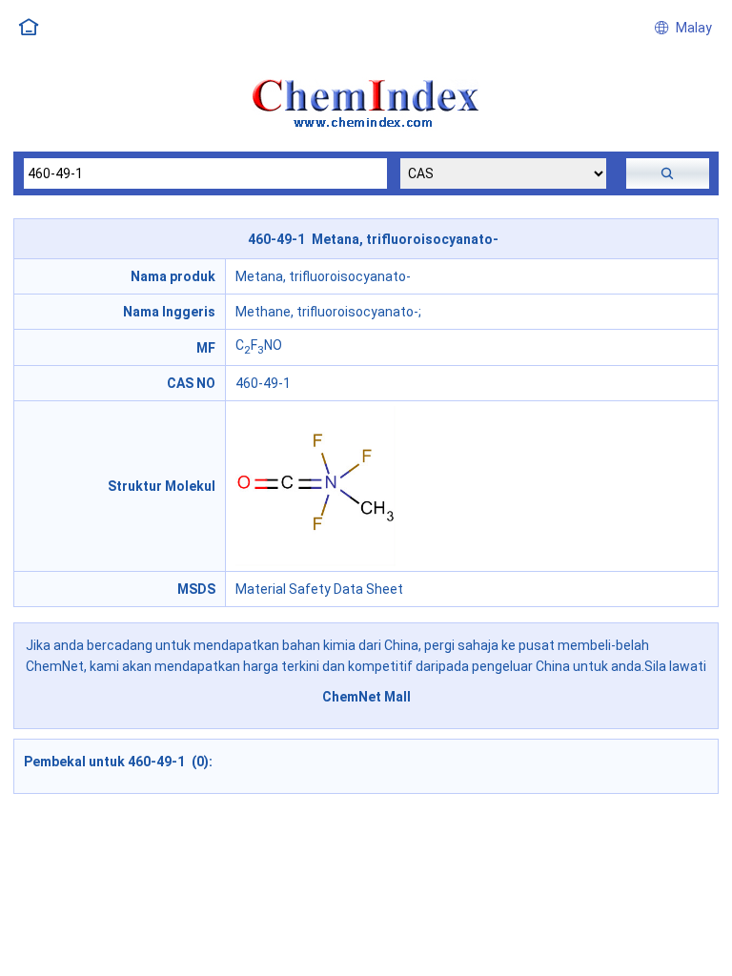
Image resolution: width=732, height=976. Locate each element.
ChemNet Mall (366, 696)
